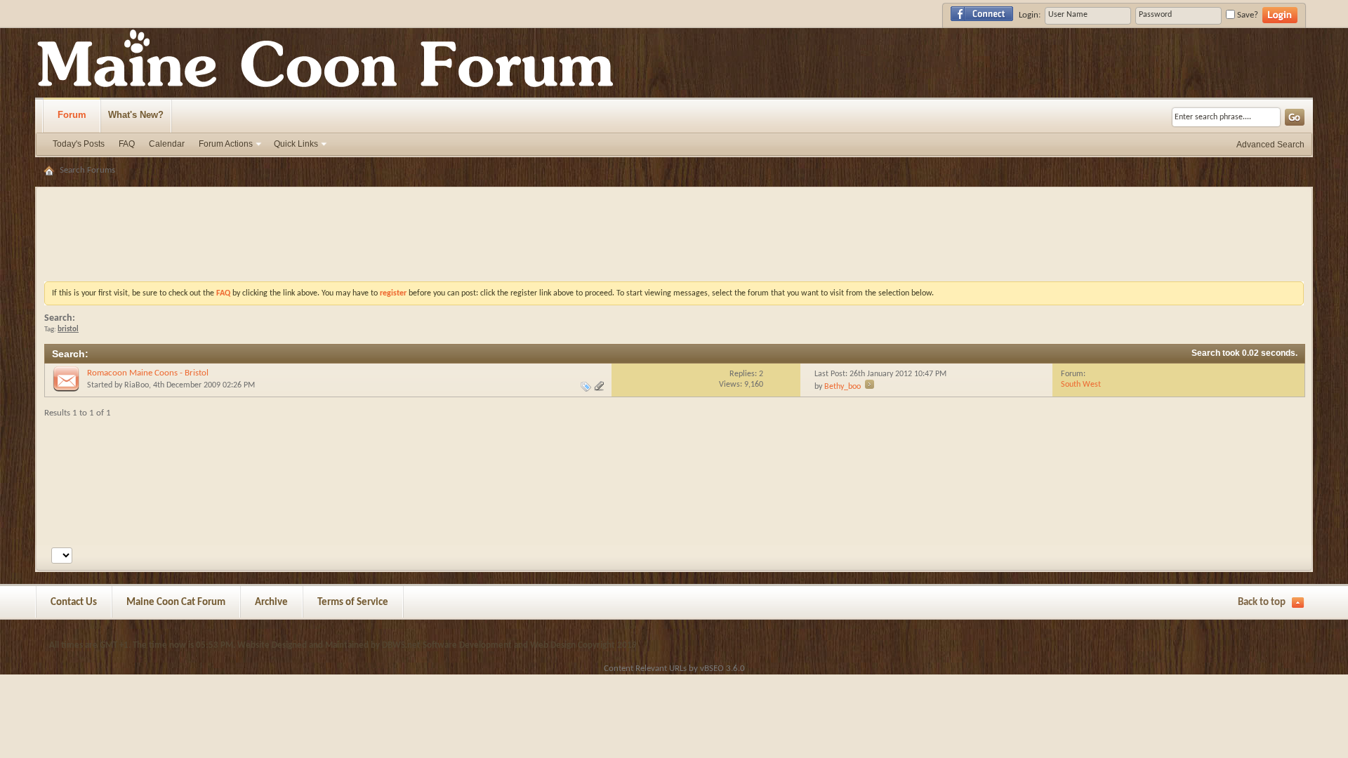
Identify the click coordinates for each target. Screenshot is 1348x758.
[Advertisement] (674, 200)
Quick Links (296, 144)
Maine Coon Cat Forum (175, 602)
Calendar (167, 144)
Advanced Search (1270, 144)
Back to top (1262, 602)
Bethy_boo (842, 387)
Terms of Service (352, 602)
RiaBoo (136, 385)
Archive (271, 602)
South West (1081, 384)
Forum (72, 114)
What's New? (136, 114)
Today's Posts (79, 144)
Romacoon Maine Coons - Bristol (148, 373)
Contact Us (74, 602)
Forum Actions (226, 144)
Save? (1246, 15)
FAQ (127, 144)
